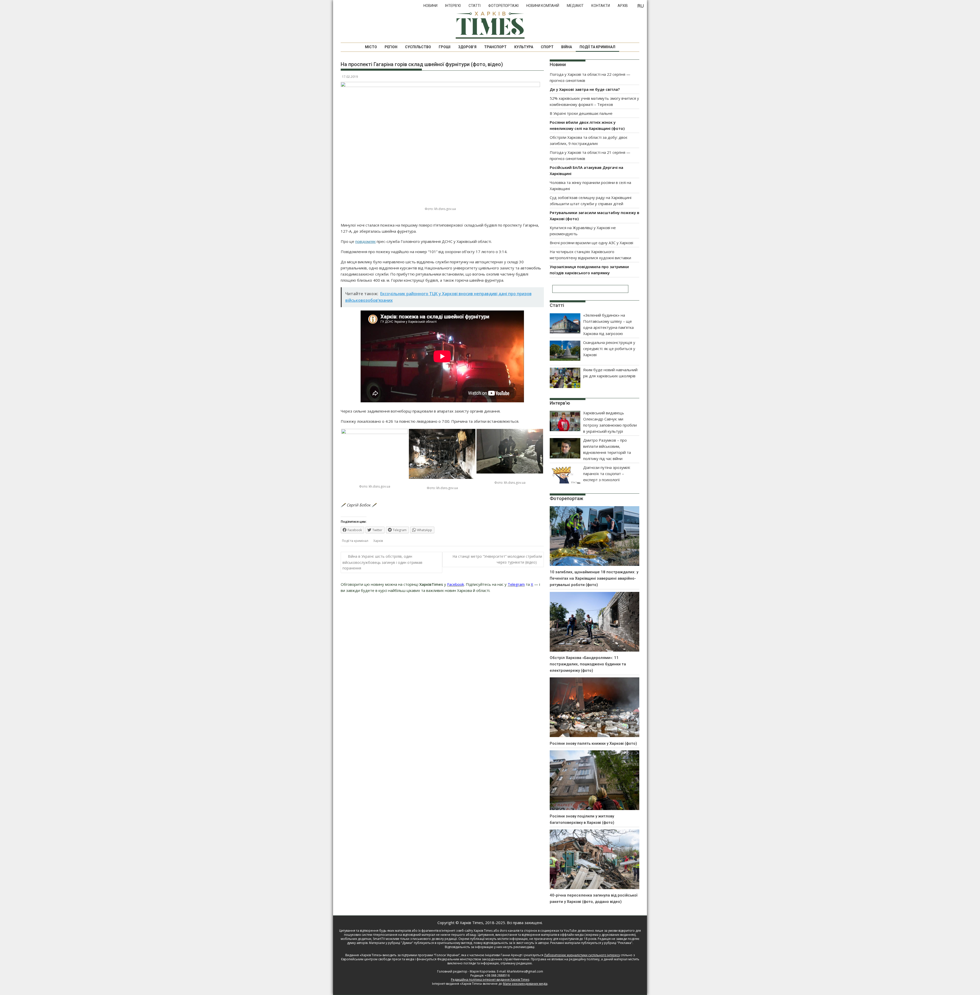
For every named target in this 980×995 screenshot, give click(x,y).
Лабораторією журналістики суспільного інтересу (582, 955)
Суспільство (418, 47)
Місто (371, 47)
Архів (623, 6)
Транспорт (495, 47)
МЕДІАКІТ (575, 6)
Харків (378, 541)
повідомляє (365, 241)
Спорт (547, 47)
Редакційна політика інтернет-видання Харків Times (490, 979)
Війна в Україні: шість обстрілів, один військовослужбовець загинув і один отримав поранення (382, 562)
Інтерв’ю (453, 6)
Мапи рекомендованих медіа (525, 983)
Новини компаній (542, 6)
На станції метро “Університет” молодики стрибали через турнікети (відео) (497, 559)
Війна (566, 47)
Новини (430, 6)
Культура (523, 47)
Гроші (444, 47)
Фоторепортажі (503, 6)
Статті (475, 6)
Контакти (600, 6)
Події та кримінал (597, 47)
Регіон (391, 47)
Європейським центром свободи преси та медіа (378, 959)
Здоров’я (467, 47)
